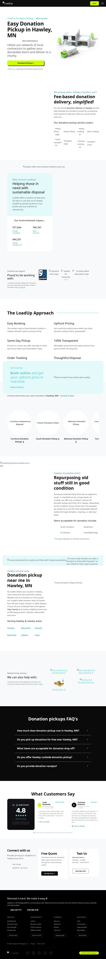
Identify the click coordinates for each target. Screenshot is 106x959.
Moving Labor (11, 930)
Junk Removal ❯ (59, 672)
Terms (14, 69)
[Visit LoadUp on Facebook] (28, 953)
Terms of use (41, 944)
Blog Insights (81, 930)
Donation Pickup (12, 924)
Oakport (24, 635)
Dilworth (38, 628)
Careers (33, 921)
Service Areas (13, 935)
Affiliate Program (36, 930)
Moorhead (11, 635)
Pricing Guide (81, 924)
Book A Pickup (17, 387)
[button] (53, 730)
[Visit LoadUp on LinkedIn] (51, 953)
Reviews (56, 927)
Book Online (82, 935)
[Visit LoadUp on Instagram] (33, 953)
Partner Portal (36, 935)
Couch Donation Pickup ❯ (48, 438)
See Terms (22, 287)
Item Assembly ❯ (86, 672)
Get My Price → (49, 873)
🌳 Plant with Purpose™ (89, 953)
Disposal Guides (82, 927)
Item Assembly (11, 927)
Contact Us (57, 930)
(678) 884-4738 (80, 871)
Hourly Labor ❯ (59, 689)
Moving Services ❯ (86, 682)
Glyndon (11, 628)
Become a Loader (36, 924)
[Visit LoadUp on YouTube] (45, 953)
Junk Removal (11, 921)
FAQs (78, 921)
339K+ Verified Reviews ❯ (30, 41)
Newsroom (57, 924)
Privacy (33, 944)
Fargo (37, 635)
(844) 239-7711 (16, 910)
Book (94, 3)
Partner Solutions (36, 927)
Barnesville (25, 628)
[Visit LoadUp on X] (39, 953)
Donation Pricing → (26, 63)
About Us (57, 921)
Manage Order (60, 935)
